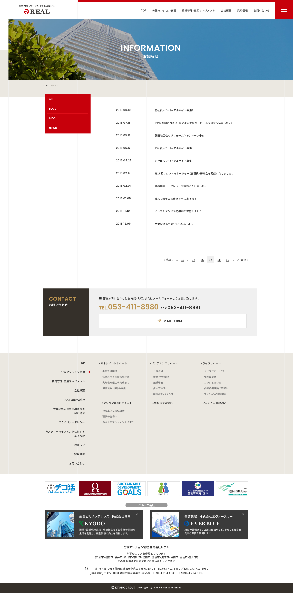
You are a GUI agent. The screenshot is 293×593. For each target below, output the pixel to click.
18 (219, 260)
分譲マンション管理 (164, 10)
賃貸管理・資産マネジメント (198, 10)
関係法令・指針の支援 (114, 388)
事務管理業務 (109, 371)
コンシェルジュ (212, 382)
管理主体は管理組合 (113, 410)
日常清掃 (158, 371)
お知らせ (79, 445)
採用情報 (242, 10)
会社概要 (226, 10)
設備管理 (158, 382)
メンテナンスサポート (165, 363)
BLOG (53, 109)
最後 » (244, 259)
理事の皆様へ (109, 416)
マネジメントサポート (114, 363)
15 (193, 260)
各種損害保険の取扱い (216, 388)
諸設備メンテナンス (163, 394)
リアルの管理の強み (74, 399)
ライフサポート (211, 363)
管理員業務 (210, 376)
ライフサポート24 (214, 371)
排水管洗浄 (159, 388)
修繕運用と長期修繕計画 (115, 376)
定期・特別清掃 (161, 376)
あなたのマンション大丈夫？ (118, 422)
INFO (52, 118)
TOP (143, 10)
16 (202, 260)
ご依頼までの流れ (162, 402)
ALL (51, 99)
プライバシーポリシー (71, 422)
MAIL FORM (172, 321)
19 (227, 260)
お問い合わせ (261, 10)
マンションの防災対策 (215, 394)
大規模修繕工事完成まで (115, 382)
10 (182, 260)
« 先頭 (168, 259)
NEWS (53, 128)
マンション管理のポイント (116, 402)
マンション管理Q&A (214, 402)
